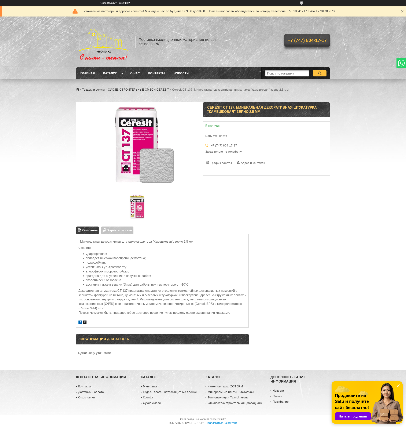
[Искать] (319, 73)
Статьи (277, 396)
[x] (84, 323)
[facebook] (80, 323)
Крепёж (148, 397)
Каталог (110, 73)
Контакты (156, 73)
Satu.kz (221, 419)
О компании (86, 397)
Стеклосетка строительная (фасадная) (235, 403)
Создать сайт (108, 2)
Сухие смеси (152, 403)
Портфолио (281, 401)
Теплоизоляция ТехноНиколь (228, 397)
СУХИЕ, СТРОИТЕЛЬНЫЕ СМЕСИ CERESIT (138, 89)
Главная (87, 73)
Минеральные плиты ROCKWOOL (231, 392)
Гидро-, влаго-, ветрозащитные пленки (170, 392)
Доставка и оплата (91, 392)
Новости (181, 73)
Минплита (150, 386)
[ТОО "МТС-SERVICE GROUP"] (103, 42)
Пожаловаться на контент (221, 422)
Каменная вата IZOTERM (225, 386)
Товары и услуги (93, 89)
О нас (135, 73)
